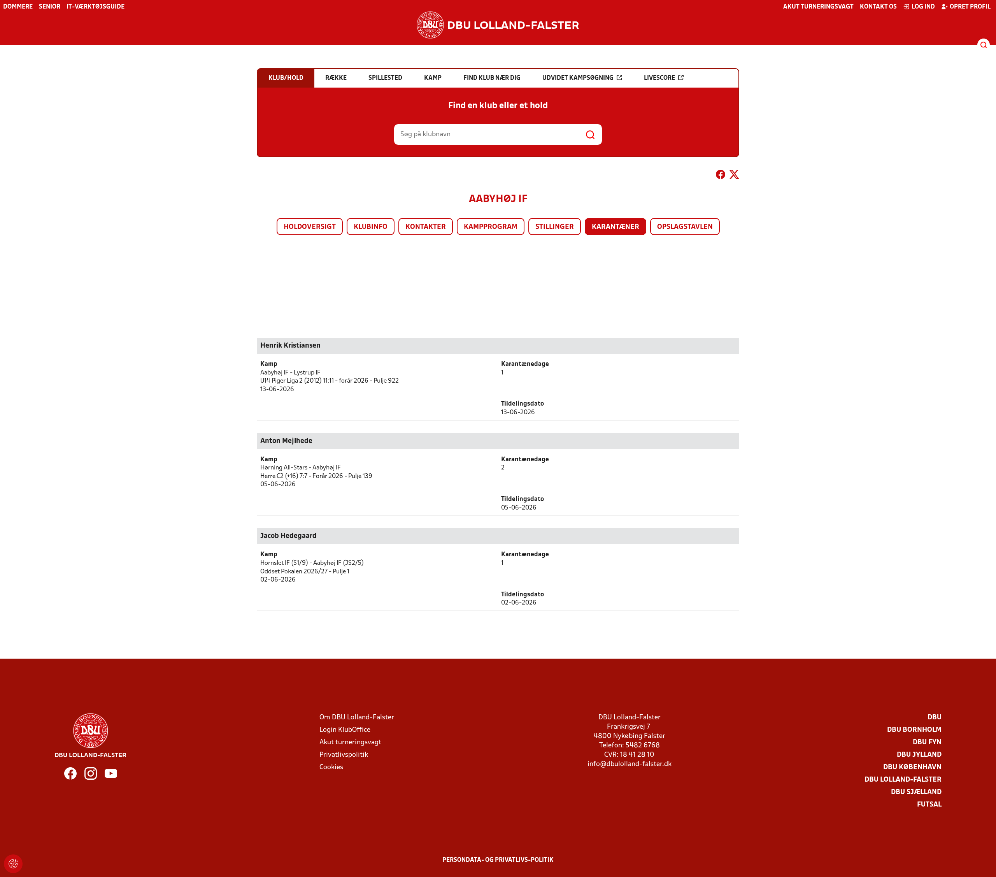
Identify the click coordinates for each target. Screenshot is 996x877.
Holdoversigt (310, 227)
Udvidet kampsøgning (578, 78)
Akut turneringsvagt (818, 7)
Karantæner (615, 227)
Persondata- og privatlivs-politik (498, 860)
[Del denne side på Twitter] (734, 176)
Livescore (659, 78)
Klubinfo (371, 227)
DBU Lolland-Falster (903, 780)
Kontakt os (878, 7)
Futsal (929, 804)
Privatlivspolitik (343, 755)
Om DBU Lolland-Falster (356, 717)
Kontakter (425, 227)
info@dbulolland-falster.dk (629, 764)
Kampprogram (490, 227)
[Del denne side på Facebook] (720, 176)
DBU (935, 717)
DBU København (912, 767)
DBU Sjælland (916, 792)
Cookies (331, 767)
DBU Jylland (919, 755)
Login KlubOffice (344, 730)
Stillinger (554, 227)
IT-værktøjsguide (95, 7)
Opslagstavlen (685, 227)
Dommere (18, 7)
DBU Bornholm (914, 730)
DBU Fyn (927, 742)
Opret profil (970, 7)
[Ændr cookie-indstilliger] (13, 863)
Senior (49, 7)
